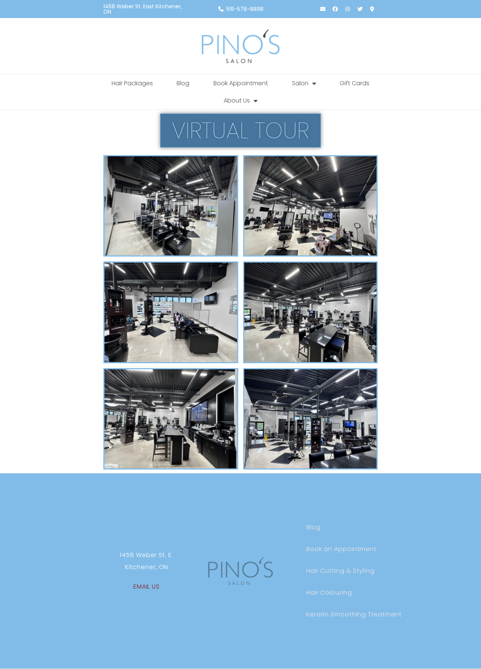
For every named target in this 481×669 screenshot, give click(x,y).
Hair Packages (132, 83)
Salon (300, 83)
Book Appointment (240, 83)
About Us (237, 100)
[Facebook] (335, 9)
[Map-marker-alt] (372, 9)
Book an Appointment (341, 549)
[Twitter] (360, 9)
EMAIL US (146, 586)
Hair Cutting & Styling (340, 570)
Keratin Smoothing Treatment (354, 614)
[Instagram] (347, 9)
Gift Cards (354, 83)
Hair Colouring (329, 592)
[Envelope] (323, 9)
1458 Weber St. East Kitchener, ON (142, 9)
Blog (183, 83)
